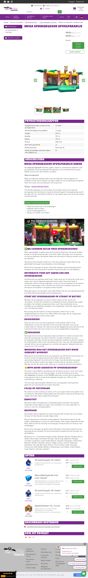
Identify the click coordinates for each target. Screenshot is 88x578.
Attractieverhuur (31, 22)
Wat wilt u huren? (13, 38)
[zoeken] (60, 11)
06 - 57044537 (46, 8)
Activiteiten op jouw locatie (48, 17)
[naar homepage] (11, 8)
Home (6, 22)
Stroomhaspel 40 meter (48, 490)
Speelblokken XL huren (47, 506)
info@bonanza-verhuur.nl (52, 5)
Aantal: (68, 40)
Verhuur (8, 17)
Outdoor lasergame (16, 17)
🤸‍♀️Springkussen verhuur (48, 22)
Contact (62, 17)
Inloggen (71, 1)
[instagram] (12, 2)
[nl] (76, 17)
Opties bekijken (75, 52)
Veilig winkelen (46, 560)
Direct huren (78, 45)
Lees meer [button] (60, 575)
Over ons (68, 17)
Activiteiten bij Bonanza (30, 17)
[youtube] (8, 2)
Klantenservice (46, 552)
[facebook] (5, 2)
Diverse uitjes (30, 568)
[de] (81, 17)
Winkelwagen (12, 26)
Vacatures (44, 563)
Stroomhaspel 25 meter (48, 460)
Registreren (80, 1)
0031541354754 (38, 5)
